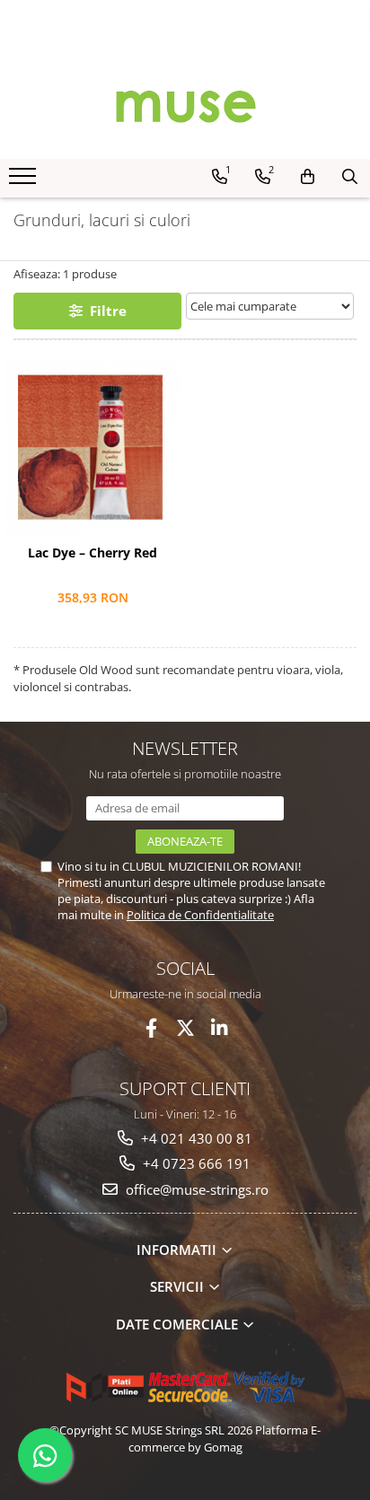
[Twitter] (185, 1028)
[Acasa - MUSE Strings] (185, 105)
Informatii (178, 1250)
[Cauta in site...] (350, 177)
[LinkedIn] (219, 1028)
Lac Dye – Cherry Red (92, 553)
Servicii (178, 1286)
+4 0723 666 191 (195, 1163)
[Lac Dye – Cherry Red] (92, 447)
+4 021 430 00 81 (194, 1138)
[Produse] (24, 181)
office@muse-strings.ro (195, 1189)
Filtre (105, 311)
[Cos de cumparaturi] (307, 177)
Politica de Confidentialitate (200, 915)
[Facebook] (151, 1028)
